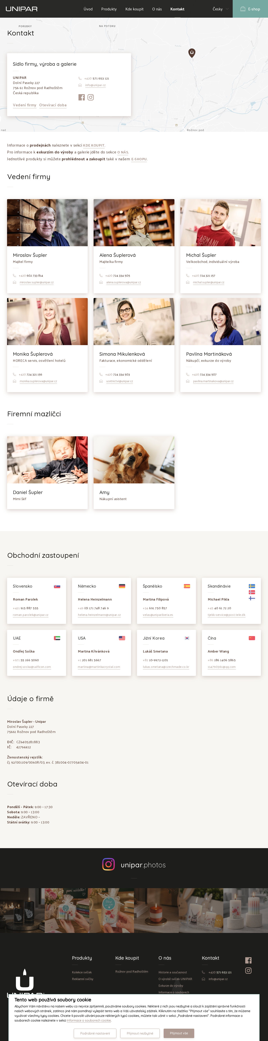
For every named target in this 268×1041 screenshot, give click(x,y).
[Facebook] (83, 103)
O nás (157, 8)
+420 (220, 972)
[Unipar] (21, 9)
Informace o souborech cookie (89, 1020)
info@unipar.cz (218, 979)
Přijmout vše (179, 1033)
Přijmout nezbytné (140, 1033)
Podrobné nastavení (95, 1033)
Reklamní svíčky (82, 979)
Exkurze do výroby (171, 985)
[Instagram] (92, 103)
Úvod (88, 8)
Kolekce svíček (82, 972)
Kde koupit (134, 8)
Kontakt (177, 8)
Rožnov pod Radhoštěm (131, 971)
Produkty (109, 8)
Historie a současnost (173, 972)
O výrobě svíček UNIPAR (175, 979)
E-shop (254, 8)
